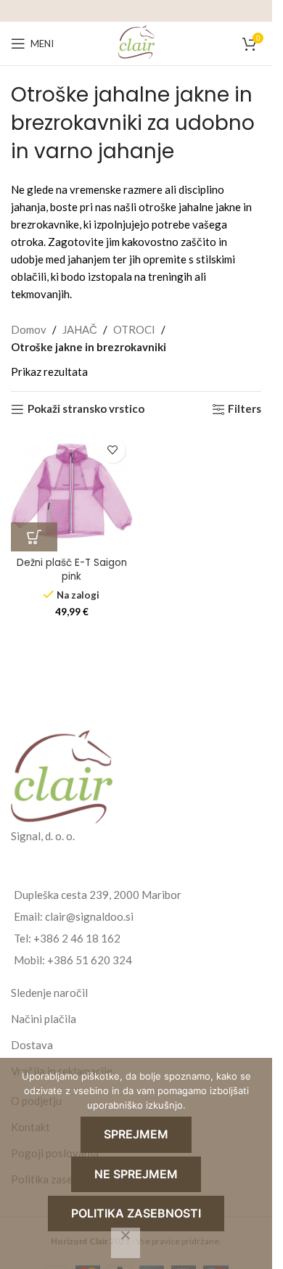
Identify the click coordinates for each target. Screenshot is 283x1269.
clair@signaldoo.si (89, 916)
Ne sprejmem (136, 1174)
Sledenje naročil (49, 992)
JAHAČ (79, 329)
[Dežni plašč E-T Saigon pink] (72, 491)
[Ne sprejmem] (125, 1243)
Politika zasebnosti (136, 1213)
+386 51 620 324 (89, 959)
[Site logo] (136, 42)
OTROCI (134, 329)
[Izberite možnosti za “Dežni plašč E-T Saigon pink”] (34, 536)
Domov (28, 329)
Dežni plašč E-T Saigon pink (72, 569)
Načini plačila (43, 1018)
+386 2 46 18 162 (76, 938)
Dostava (32, 1044)
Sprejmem (136, 1134)
